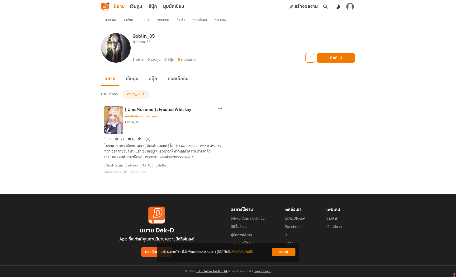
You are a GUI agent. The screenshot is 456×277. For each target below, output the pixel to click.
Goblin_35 (133, 94)
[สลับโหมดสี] (337, 6)
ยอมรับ (283, 252)
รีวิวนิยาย (163, 20)
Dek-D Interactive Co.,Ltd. (212, 271)
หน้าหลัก (110, 20)
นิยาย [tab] (119, 6)
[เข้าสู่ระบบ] (350, 6)
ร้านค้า (181, 20)
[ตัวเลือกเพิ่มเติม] (310, 58)
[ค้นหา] (325, 6)
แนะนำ (145, 20)
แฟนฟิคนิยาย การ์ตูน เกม (141, 116)
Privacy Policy (262, 271)
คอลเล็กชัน (200, 20)
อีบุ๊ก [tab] (153, 6)
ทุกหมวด (220, 20)
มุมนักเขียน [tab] (173, 6)
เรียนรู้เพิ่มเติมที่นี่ (242, 252)
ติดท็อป (128, 20)
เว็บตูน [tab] (136, 6)
